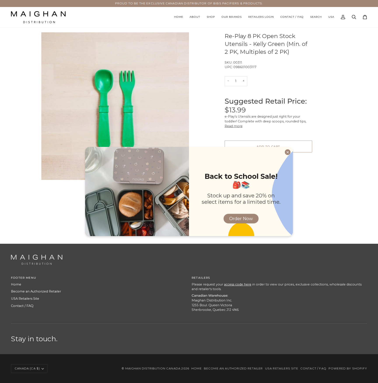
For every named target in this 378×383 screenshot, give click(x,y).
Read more (234, 126)
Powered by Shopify (348, 368)
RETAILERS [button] (201, 277)
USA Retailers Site (25, 299)
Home (16, 284)
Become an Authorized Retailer (36, 291)
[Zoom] (49, 172)
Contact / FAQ (22, 306)
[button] (210, 17)
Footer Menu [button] (23, 277)
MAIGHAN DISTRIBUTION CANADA (153, 368)
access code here (237, 284)
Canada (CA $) (27, 368)
